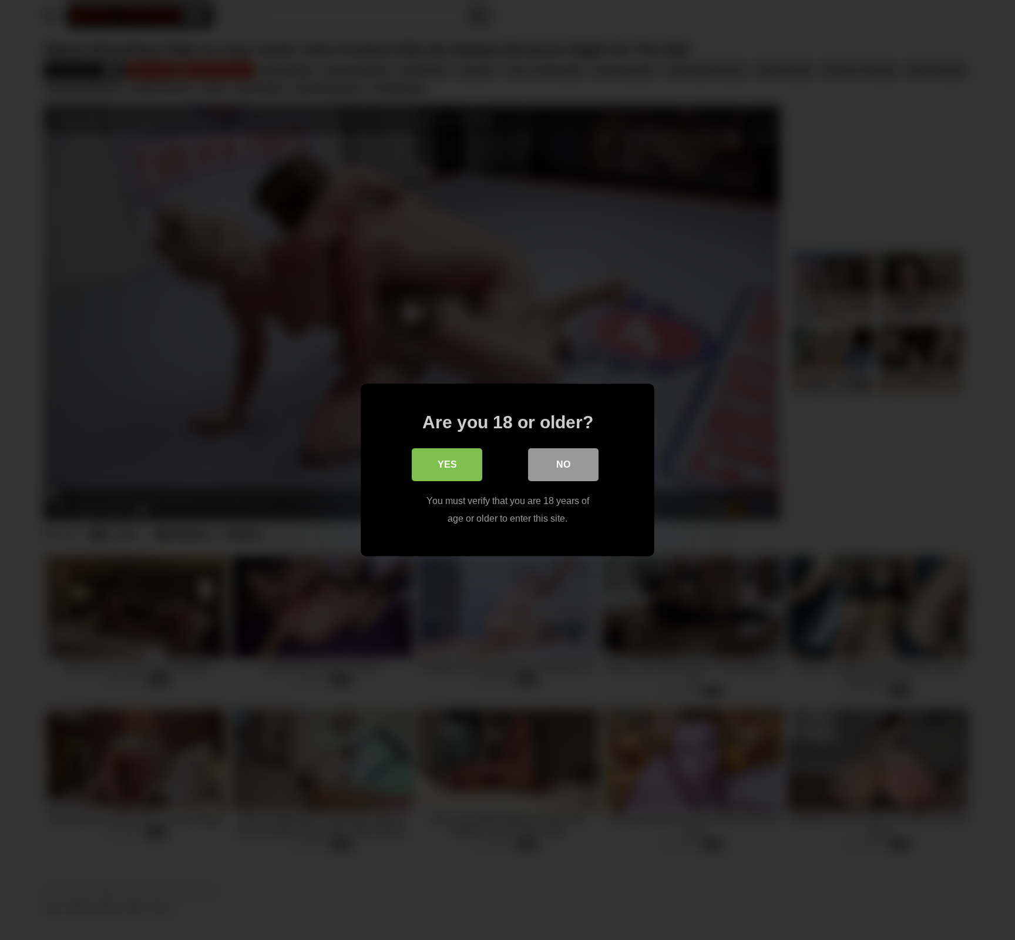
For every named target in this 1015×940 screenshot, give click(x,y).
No (563, 464)
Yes (447, 464)
